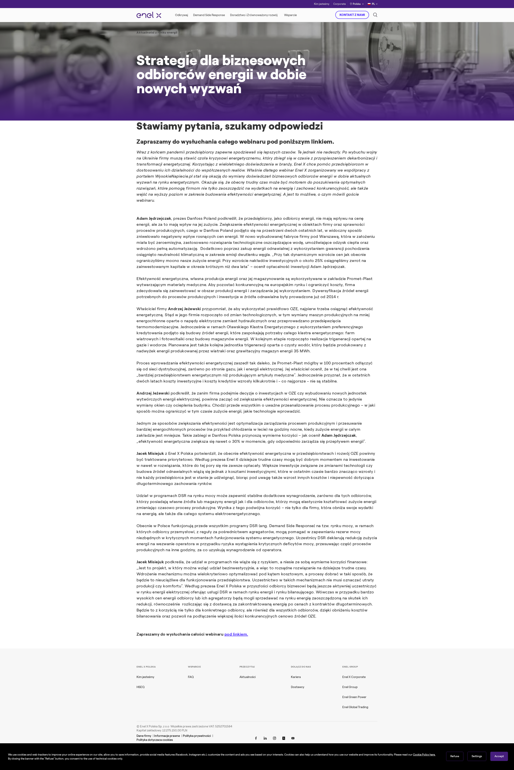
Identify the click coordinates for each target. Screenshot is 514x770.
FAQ (191, 677)
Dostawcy (297, 687)
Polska (357, 3)
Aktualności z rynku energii (157, 32)
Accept (499, 756)
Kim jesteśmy (321, 4)
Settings (477, 756)
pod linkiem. (236, 634)
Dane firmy (144, 736)
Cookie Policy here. (424, 754)
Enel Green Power (354, 697)
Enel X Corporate (354, 677)
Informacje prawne (167, 736)
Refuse (454, 756)
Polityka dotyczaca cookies (155, 740)
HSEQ (141, 687)
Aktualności (248, 677)
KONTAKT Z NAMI (352, 15)
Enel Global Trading (355, 707)
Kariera (296, 677)
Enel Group (350, 687)
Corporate (339, 4)
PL (373, 3)
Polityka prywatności (197, 736)
